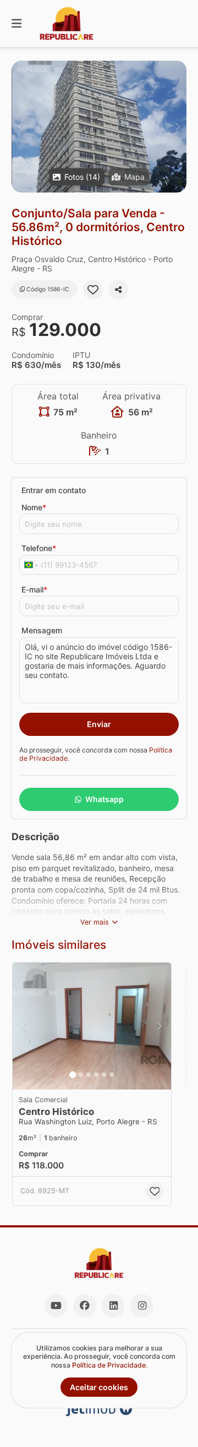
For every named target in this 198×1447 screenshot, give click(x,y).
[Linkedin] (113, 1305)
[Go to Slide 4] (96, 1074)
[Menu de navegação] (16, 23)
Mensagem (41, 630)
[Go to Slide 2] (81, 1074)
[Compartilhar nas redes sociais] (118, 290)
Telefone (38, 548)
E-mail (34, 589)
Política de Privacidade (109, 1365)
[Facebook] (84, 1305)
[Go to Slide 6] (111, 1074)
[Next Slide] (177, 127)
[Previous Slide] (21, 127)
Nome (33, 507)
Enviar (99, 724)
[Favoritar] (93, 290)
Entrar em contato (53, 490)
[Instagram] (141, 1305)
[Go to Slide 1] (72, 1074)
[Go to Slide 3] (88, 1074)
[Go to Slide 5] (104, 1074)
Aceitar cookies (99, 1387)
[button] (99, 127)
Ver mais (94, 922)
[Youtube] (56, 1305)
